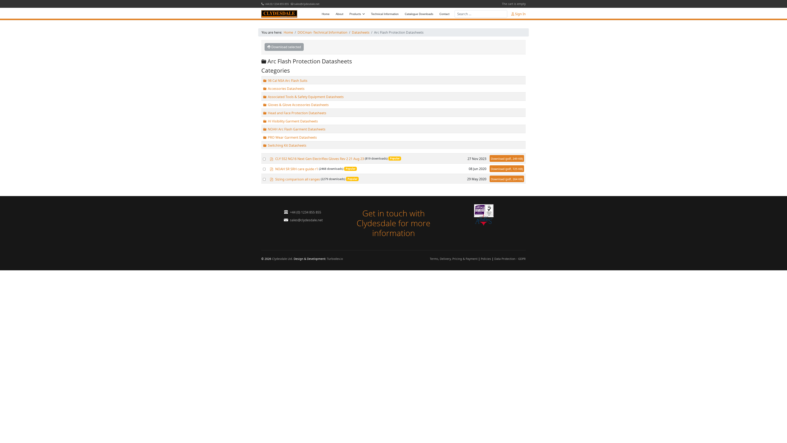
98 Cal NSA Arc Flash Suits (287, 80)
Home (326, 14)
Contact (444, 14)
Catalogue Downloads (419, 14)
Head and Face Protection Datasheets (297, 113)
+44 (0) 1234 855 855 (277, 4)
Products (355, 14)
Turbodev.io (335, 259)
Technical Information (385, 14)
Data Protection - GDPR (510, 259)
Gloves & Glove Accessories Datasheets (298, 105)
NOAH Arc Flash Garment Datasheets (296, 129)
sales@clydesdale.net (307, 4)
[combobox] (481, 14)
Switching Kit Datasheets (287, 145)
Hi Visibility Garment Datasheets (293, 121)
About (339, 14)
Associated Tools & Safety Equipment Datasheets (306, 97)
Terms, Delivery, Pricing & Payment (454, 259)
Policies (486, 259)
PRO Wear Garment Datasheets (292, 137)
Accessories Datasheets (286, 88)
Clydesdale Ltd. (282, 259)
